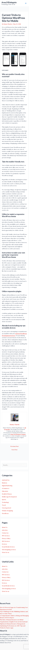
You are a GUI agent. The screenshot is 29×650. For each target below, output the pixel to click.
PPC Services (6, 535)
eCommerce (5, 488)
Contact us (5, 533)
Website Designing (7, 510)
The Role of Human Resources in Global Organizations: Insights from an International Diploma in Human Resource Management (13, 622)
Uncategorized (6, 508)
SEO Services (6, 541)
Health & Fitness (7, 494)
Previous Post (14, 446)
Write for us (5, 552)
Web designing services (9, 549)
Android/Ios (5, 480)
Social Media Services (8, 547)
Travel (4, 505)
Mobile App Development (9, 497)
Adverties (5, 530)
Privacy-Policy (6, 538)
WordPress (5, 513)
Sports (4, 499)
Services (4, 544)
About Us (4, 527)
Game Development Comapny (18, 434)
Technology (5, 502)
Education (5, 491)
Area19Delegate (9, 2)
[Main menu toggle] (25, 3)
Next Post (14, 449)
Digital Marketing (7, 485)
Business (4, 483)
